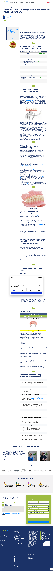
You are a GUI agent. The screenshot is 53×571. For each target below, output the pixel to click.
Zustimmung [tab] (15, 279)
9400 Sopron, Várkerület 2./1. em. (9, 505)
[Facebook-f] (2, 514)
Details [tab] (26, 279)
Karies (31, 397)
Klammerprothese (41, 224)
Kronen (24, 178)
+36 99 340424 (18, 503)
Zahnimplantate (32, 398)
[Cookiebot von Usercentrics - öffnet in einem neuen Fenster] (39, 277)
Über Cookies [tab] (37, 279)
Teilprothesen (38, 176)
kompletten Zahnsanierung (34, 169)
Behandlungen (16, 2)
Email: (6, 502)
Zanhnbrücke (22, 222)
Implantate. (32, 221)
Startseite (4, 7)
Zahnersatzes (33, 166)
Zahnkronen (23, 229)
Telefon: (17, 502)
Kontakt (32, 2)
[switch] (22, 290)
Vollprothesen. (39, 215)
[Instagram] (4, 514)
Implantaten (22, 177)
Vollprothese (35, 175)
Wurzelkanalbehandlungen (31, 168)
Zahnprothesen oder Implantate (26, 183)
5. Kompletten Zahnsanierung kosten (12, 36)
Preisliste (26, 2)
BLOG (29, 2)
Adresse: (6, 504)
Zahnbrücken (41, 398)
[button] (33, 380)
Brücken (41, 176)
